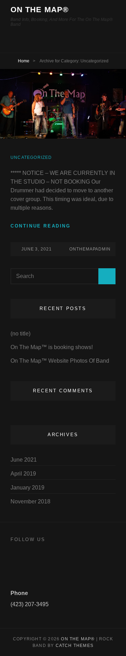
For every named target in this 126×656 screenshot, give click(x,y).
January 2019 (27, 488)
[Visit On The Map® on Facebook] (27, 560)
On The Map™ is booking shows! (51, 347)
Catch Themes (74, 645)
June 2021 (23, 460)
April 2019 (23, 474)
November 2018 (30, 501)
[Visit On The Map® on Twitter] (14, 560)
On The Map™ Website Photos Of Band (59, 361)
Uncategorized (31, 157)
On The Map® (39, 9)
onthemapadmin (90, 249)
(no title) (20, 334)
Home (23, 61)
